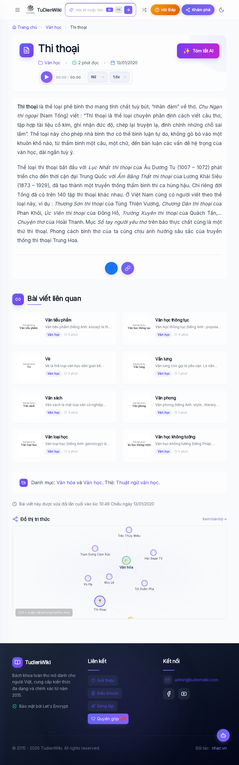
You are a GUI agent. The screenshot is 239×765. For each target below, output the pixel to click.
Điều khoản (108, 693)
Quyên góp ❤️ (111, 718)
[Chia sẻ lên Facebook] (111, 268)
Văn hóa (66, 482)
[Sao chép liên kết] (127, 268)
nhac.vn (219, 748)
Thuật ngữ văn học (137, 482)
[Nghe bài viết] (46, 77)
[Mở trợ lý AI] (223, 735)
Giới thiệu (105, 680)
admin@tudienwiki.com (196, 679)
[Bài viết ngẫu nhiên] (144, 10)
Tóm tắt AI (198, 50)
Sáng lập (105, 705)
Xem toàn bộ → (214, 519)
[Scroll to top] (223, 755)
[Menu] (17, 10)
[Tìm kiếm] (128, 10)
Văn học (53, 27)
